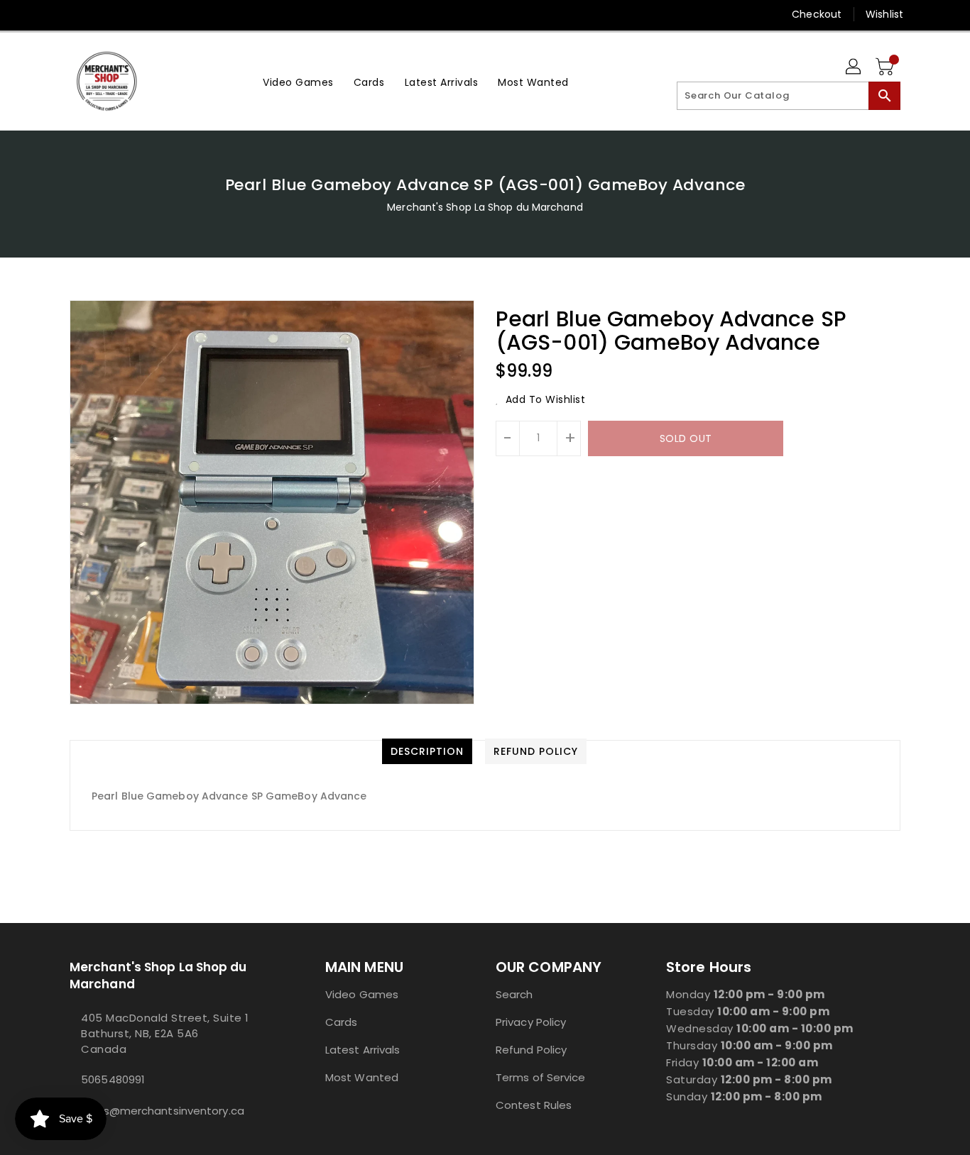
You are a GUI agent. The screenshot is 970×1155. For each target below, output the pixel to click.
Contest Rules (534, 1105)
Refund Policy (531, 1049)
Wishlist (884, 14)
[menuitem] (298, 81)
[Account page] (854, 67)
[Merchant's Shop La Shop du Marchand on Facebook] (49, 14)
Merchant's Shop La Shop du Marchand (485, 207)
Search (514, 994)
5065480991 (113, 1079)
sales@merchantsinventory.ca (162, 1110)
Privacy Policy (531, 1022)
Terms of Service (541, 1077)
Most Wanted (361, 1077)
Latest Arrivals (362, 1049)
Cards (341, 1022)
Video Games (361, 994)
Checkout (816, 14)
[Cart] (886, 67)
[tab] (427, 751)
